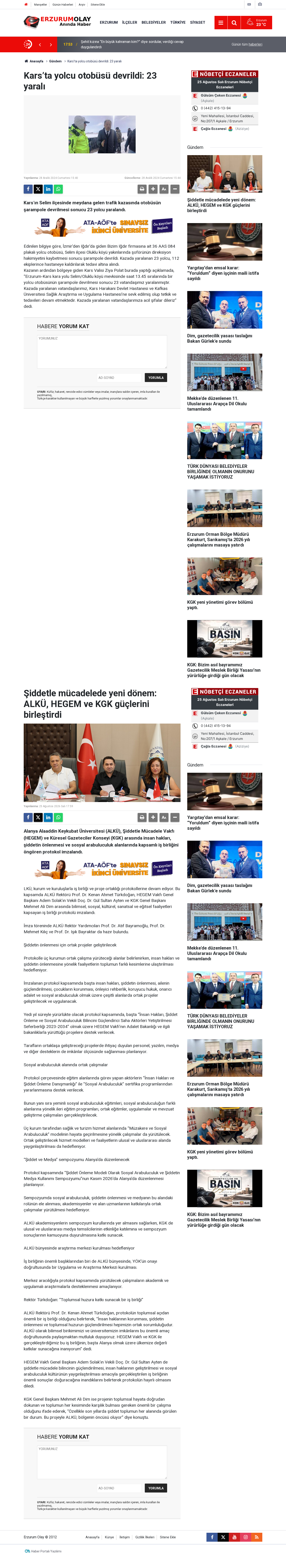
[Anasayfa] (26, 4)
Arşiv (82, 4)
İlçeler (129, 22)
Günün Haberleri (63, 4)
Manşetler (40, 4)
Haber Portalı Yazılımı (46, 1551)
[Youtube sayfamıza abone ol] (234, 1537)
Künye (109, 1537)
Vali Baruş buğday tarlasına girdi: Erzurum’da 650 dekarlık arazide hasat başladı (136, 44)
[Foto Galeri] (259, 4)
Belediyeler (154, 22)
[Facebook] (28, 189)
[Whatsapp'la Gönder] (58, 189)
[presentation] (39, 44)
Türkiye (178, 22)
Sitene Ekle (98, 4)
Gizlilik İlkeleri (144, 1537)
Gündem (55, 61)
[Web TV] (249, 4)
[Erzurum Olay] (57, 22)
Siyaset (197, 22)
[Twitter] (38, 189)
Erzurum (109, 22)
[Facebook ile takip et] (212, 1537)
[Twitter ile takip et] (223, 1537)
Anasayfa (36, 61)
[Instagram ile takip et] (245, 1537)
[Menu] (221, 23)
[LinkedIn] (48, 189)
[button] (153, 189)
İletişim (125, 1537)
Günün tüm (247, 44)
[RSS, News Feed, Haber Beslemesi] (256, 1537)
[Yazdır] (142, 189)
